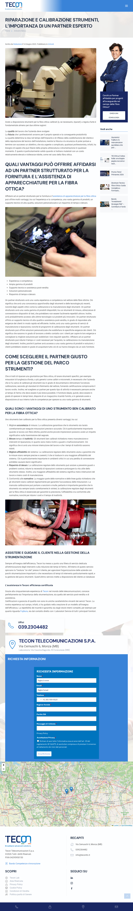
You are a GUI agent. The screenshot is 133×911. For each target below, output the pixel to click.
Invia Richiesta (44, 754)
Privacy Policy (42, 733)
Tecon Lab (14, 878)
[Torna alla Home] (13, 6)
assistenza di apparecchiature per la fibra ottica (74, 196)
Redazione (17, 44)
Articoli (51, 44)
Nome (40, 676)
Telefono (41, 695)
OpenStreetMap (126, 825)
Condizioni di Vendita (19, 891)
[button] (126, 6)
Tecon (45, 591)
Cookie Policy (16, 888)
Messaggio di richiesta (46, 724)
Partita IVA (41, 714)
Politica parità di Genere (21, 894)
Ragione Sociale (44, 705)
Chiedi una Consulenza (114, 115)
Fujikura (24, 611)
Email (40, 685)
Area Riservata (16, 881)
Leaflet (115, 825)
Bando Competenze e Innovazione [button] (24, 863)
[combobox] (41, 699)
